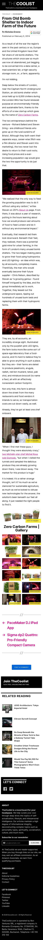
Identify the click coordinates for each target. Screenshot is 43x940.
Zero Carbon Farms (28, 115)
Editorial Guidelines (10, 876)
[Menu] (4, 4)
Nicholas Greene (13, 32)
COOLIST (21, 3)
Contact (5, 882)
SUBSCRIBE (35, 843)
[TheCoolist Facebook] (5, 789)
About (4, 873)
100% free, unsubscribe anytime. (16, 684)
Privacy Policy (8, 879)
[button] (21, 182)
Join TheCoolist (16, 681)
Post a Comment (21, 667)
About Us (23, 210)
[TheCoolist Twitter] (11, 789)
